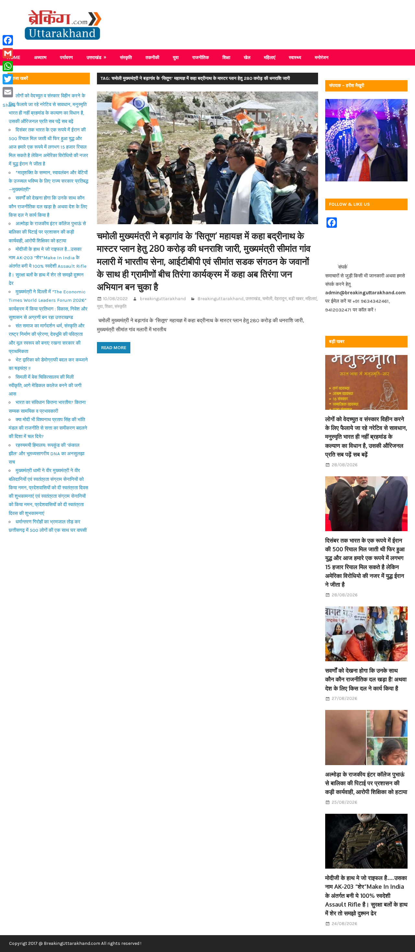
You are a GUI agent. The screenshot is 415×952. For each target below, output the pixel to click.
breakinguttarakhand (163, 298)
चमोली (267, 298)
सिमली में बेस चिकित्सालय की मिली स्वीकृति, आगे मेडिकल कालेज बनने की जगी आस (45, 385)
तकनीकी (152, 57)
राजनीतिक (200, 57)
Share (9, 105)
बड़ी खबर (296, 298)
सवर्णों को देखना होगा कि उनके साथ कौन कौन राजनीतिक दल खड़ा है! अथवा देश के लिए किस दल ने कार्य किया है (48, 206)
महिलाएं (269, 57)
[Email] (9, 92)
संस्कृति (126, 57)
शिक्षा (226, 57)
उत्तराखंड (94, 57)
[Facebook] (9, 40)
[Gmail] (9, 53)
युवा (176, 57)
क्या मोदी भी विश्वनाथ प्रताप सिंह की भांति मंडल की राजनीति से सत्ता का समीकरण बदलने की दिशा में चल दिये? (48, 428)
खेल (247, 57)
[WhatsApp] (9, 66)
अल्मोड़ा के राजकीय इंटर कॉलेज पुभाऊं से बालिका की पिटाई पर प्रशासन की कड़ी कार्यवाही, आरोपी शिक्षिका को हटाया (47, 232)
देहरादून (280, 298)
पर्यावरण (66, 57)
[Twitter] (9, 79)
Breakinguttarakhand (220, 298)
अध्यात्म (40, 57)
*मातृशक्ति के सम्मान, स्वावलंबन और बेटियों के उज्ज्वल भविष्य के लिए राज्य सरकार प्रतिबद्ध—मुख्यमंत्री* (48, 181)
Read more (113, 347)
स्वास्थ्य (295, 57)
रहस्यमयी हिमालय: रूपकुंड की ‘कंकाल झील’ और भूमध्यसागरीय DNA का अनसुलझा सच (46, 453)
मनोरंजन (321, 57)
